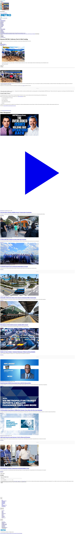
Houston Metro (4, 110)
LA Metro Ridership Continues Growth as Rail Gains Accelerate (13, 239)
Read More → (2, 215)
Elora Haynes (6, 408)
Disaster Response (2, 20)
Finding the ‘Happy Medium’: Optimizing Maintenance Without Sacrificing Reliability (17, 351)
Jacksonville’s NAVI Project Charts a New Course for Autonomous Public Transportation (18, 297)
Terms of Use (5, 533)
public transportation (20, 96)
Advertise (8, 33)
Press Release (21, 33)
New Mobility (2, 24)
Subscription (1, 33)
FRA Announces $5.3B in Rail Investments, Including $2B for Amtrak (14, 324)
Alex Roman (6, 210)
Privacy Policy (28, 33)
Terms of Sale (9, 533)
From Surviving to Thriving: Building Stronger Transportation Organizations (16, 212)
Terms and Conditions (32, 33)
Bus (0, 18)
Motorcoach (1, 23)
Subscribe (2, 36)
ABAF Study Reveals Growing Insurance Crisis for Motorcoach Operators (15, 437)
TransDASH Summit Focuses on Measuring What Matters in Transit (14, 266)
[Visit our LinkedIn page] (1, 475)
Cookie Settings (4, 528)
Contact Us (24, 33)
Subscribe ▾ (2, 2)
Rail (0, 27)
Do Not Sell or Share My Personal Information (16, 533)
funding (23, 85)
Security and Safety (2, 29)
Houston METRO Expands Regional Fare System (9, 105)
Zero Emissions (2, 31)
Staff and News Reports (7, 381)
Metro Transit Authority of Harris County (6, 83)
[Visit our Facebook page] (0, 475)
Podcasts (3, 514)
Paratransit (1, 26)
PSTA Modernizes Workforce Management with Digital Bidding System (14, 468)
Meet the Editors (5, 33)
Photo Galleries (4, 513)
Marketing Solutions (12, 33)
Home (1, 37)
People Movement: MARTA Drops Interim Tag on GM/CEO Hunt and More (15, 383)
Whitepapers (3, 516)
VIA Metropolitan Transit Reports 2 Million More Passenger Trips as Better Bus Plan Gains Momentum (21, 410)
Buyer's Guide (3, 517)
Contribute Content (17, 33)
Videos (3, 512)
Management (2, 21)
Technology (1, 30)
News (6, 0)
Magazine (3, 510)
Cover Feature (3, 0)
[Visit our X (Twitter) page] (2, 475)
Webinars (3, 515)
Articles (7, 0)
